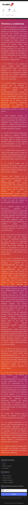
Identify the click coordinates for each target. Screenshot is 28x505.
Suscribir (14, 494)
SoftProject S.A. (20, 503)
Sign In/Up (14, 11)
